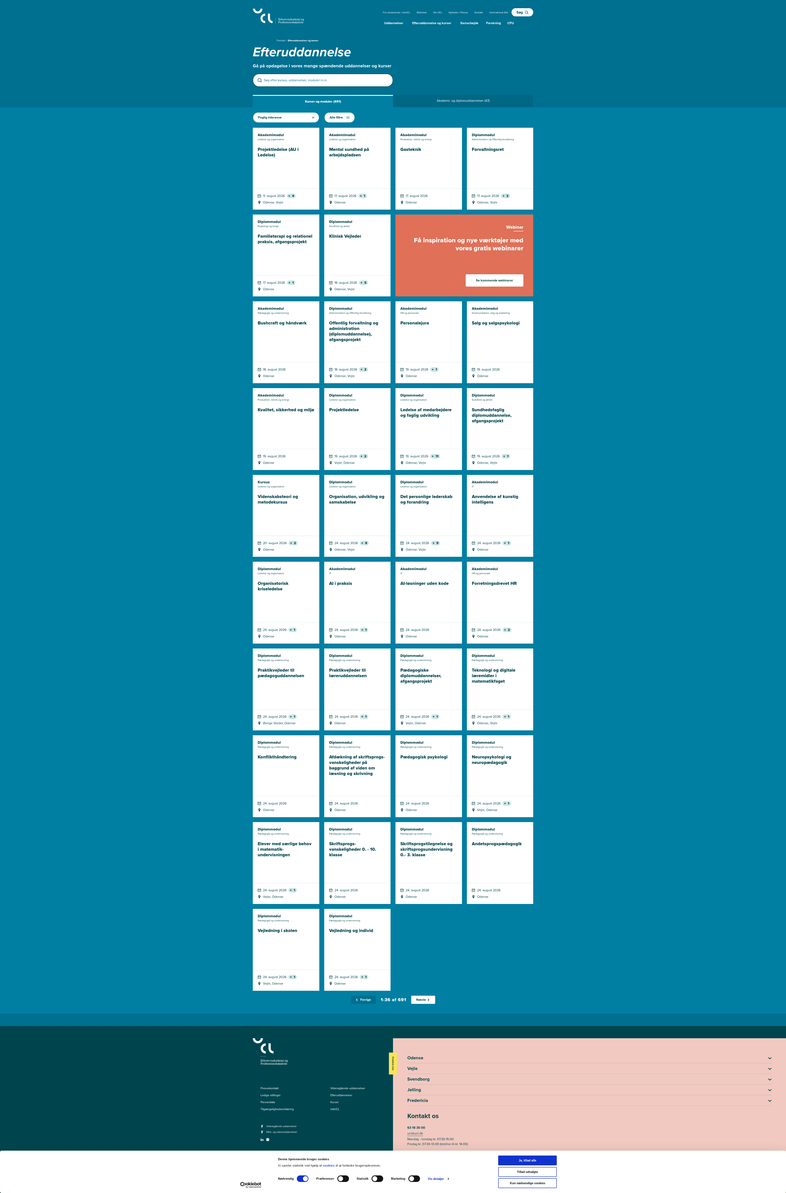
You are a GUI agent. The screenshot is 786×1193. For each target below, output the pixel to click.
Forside (281, 40)
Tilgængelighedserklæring (277, 1109)
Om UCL (437, 12)
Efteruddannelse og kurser (431, 23)
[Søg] (259, 80)
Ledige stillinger (271, 1095)
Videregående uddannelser (347, 1088)
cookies (329, 1165)
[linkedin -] (262, 1141)
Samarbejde (469, 23)
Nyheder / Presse (458, 12)
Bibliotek (422, 12)
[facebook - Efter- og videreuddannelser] (262, 1133)
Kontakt (478, 12)
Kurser (334, 1102)
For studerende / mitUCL (396, 12)
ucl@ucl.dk (415, 1133)
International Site (498, 12)
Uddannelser (393, 23)
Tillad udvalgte (527, 1172)
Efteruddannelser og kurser (303, 40)
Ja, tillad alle (527, 1160)
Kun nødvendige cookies (527, 1183)
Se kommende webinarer (494, 280)
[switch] (343, 1178)
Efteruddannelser (341, 1095)
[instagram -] (268, 1141)
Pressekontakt (270, 1088)
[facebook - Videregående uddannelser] (262, 1127)
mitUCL (334, 1109)
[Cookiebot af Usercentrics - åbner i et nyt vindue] (251, 1185)
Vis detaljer (436, 1179)
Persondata (268, 1102)
